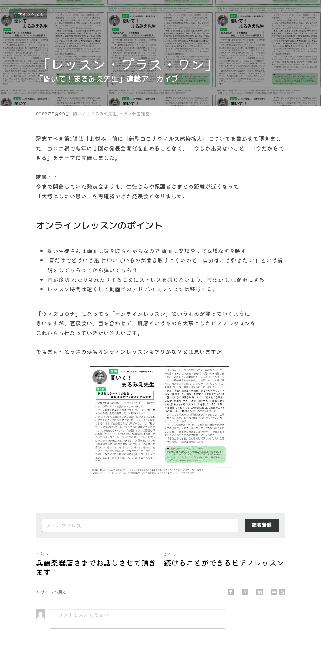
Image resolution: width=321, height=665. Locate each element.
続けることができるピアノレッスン (224, 562)
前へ (44, 554)
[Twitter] (245, 592)
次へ (168, 554)
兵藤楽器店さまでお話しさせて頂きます (96, 567)
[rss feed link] (282, 592)
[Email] (274, 592)
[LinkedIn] (259, 592)
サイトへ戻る (31, 14)
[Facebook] (231, 592)
